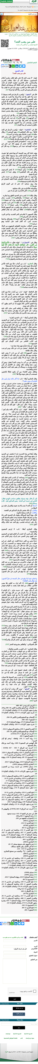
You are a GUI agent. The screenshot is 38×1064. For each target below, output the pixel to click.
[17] (7, 172)
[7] (7, 132)
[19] (31, 186)
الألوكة (6, 1052)
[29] (21, 217)
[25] (14, 202)
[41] (26, 477)
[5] (16, 125)
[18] (19, 181)
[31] (31, 224)
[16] (18, 172)
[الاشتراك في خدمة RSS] (33, 7)
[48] (26, 583)
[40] (19, 407)
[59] (30, 687)
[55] (7, 644)
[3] (27, 118)
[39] (14, 374)
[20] (29, 191)
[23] (13, 198)
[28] (26, 209)
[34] (22, 287)
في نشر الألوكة (19, 1013)
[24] (3, 200)
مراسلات (8, 1034)
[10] (9, 139)
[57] (31, 675)
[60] (31, 701)
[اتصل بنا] (20, 11)
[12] (11, 146)
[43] (31, 524)
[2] (18, 113)
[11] (5, 139)
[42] (30, 503)
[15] (16, 170)
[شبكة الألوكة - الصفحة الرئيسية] (29, 7)
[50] (30, 616)
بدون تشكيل (7, 62)
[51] (25, 625)
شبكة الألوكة (34, 34)
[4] (17, 118)
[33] (8, 259)
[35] (5, 313)
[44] (6, 550)
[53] (31, 637)
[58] (25, 677)
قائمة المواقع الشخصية (10, 1038)
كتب (21, 1038)
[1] (7, 90)
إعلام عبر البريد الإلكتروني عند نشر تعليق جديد (13, 937)
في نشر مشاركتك (19, 1008)
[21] (28, 195)
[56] (6, 663)
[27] (9, 205)
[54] (3, 640)
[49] (35, 614)
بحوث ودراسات (30, 1038)
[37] (30, 343)
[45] (10, 560)
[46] (5, 567)
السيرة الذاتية (28, 1034)
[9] (8, 134)
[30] (14, 219)
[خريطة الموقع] (35, 7)
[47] (28, 574)
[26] (21, 205)
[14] (28, 170)
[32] (13, 238)
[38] (25, 353)
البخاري (30, 264)
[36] (5, 336)
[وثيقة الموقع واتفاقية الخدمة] (12, 7)
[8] (33, 134)
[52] (3, 625)
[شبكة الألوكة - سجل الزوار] (23, 7)
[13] (19, 167)
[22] (24, 198)
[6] (19, 132)
